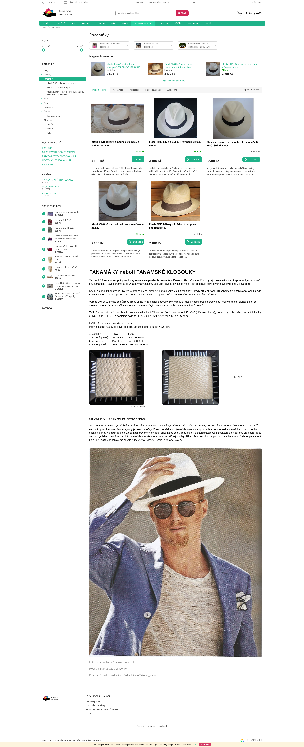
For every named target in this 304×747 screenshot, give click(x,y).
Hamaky (47, 74)
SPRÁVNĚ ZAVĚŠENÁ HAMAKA (57, 180)
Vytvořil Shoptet (254, 740)
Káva (46, 98)
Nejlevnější (118, 90)
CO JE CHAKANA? (50, 186)
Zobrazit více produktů (174, 80)
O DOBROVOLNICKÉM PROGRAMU (58, 152)
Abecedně (172, 90)
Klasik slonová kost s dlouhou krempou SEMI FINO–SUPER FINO (65, 93)
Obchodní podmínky (159, 2)
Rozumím (205, 744)
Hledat (182, 13)
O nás (88, 713)
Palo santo (49, 107)
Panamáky (48, 79)
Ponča (50, 124)
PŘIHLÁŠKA (47, 164)
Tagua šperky (53, 116)
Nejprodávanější (153, 90)
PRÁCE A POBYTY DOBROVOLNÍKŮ (59, 156)
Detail (138, 159)
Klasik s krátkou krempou (59, 87)
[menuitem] (46, 23)
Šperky (47, 111)
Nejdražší (134, 90)
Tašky (50, 128)
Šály (49, 133)
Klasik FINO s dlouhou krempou (61, 83)
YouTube (141, 726)
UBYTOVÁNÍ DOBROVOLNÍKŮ (56, 160)
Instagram (151, 726)
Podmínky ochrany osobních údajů (102, 709)
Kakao (47, 103)
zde (195, 744)
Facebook (162, 726)
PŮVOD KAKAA (49, 193)
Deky (46, 70)
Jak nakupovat (135, 2)
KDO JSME (47, 148)
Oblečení (48, 120)
